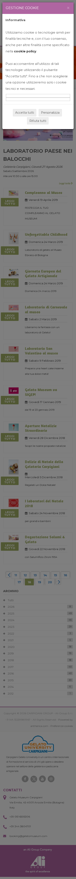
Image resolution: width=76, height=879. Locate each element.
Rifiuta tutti (37, 121)
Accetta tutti (24, 112)
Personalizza (50, 112)
